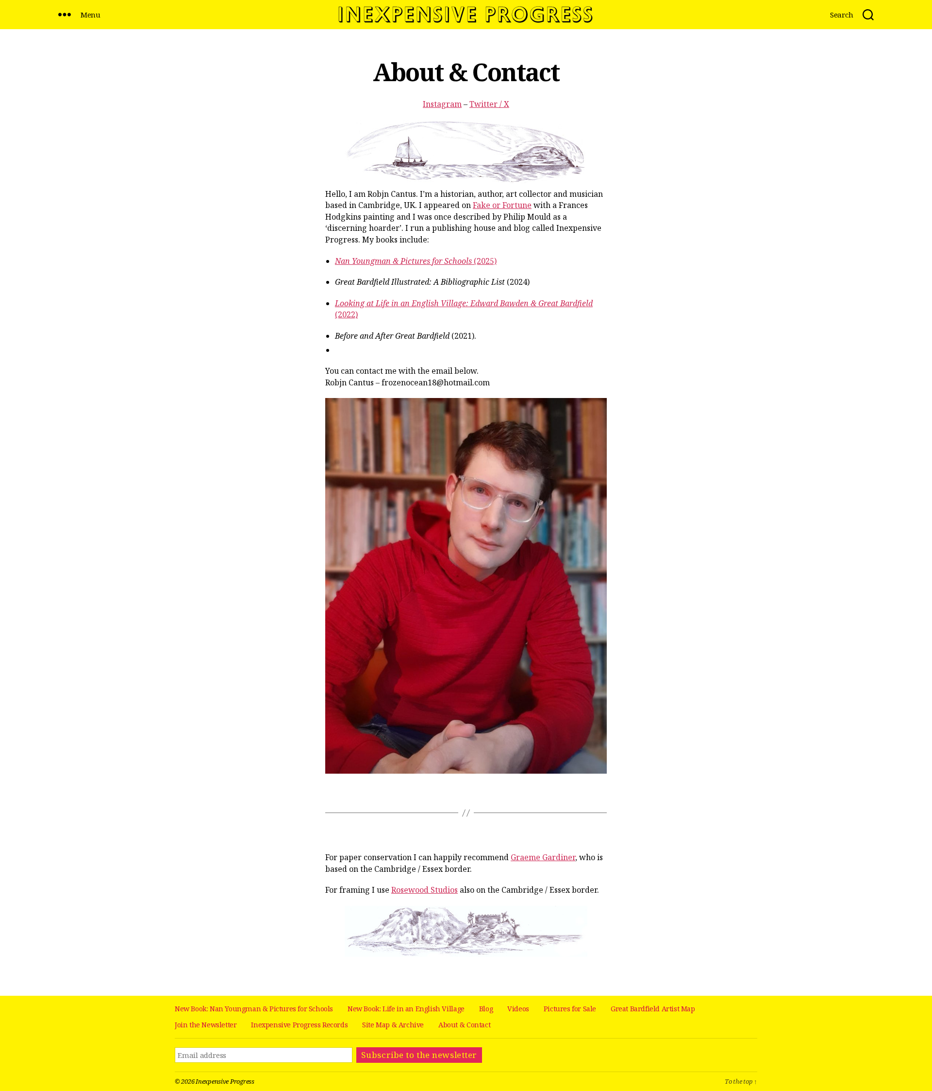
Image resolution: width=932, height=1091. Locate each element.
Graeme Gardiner (543, 857)
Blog (486, 1008)
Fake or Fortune (502, 205)
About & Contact (464, 1024)
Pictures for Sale (570, 1008)
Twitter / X (489, 104)
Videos (518, 1008)
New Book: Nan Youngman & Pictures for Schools (254, 1008)
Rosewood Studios (424, 889)
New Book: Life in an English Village (406, 1008)
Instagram (442, 104)
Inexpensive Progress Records (299, 1024)
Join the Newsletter (205, 1024)
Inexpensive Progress (225, 1081)
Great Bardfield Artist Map (653, 1008)
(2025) (416, 261)
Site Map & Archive (393, 1024)
